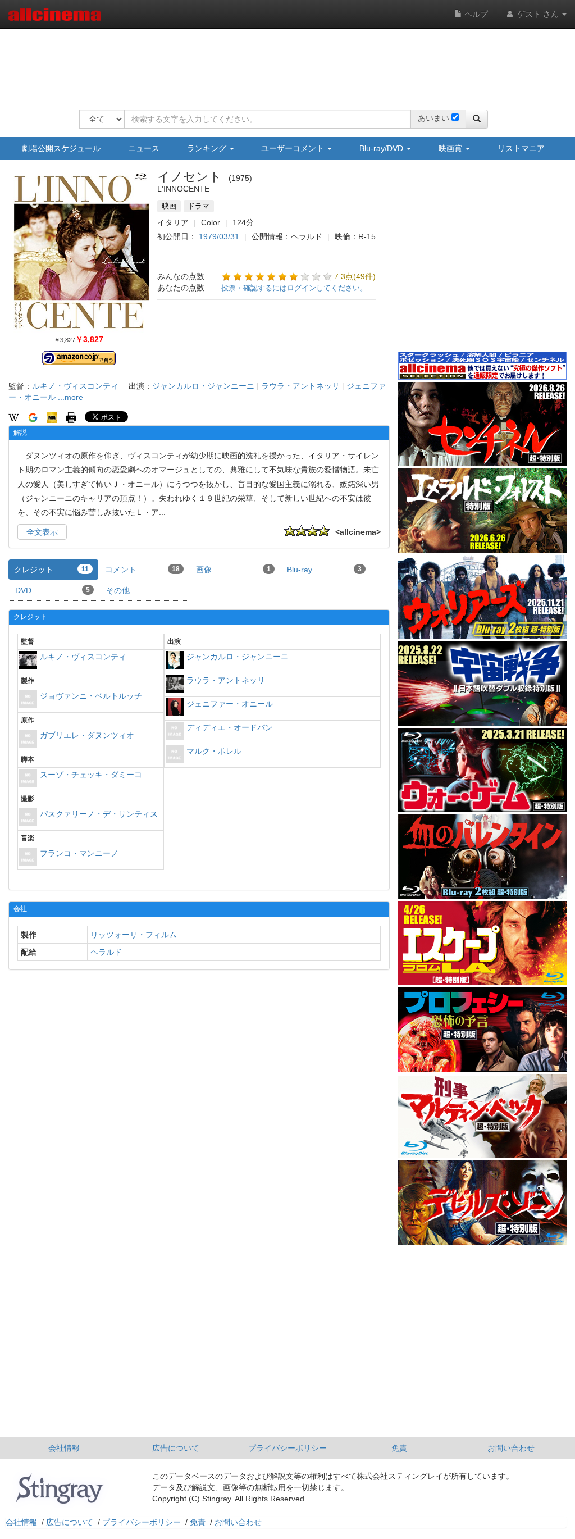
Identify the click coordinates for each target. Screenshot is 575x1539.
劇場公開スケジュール (61, 148)
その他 (118, 590)
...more (70, 397)
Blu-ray (324, 569)
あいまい (433, 118)
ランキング (208, 148)
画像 (233, 569)
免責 (399, 1448)
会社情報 (64, 1448)
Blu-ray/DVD (382, 148)
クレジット (51, 569)
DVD (52, 590)
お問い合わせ (511, 1448)
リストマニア (521, 148)
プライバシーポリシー (287, 1448)
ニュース (143, 148)
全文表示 (42, 531)
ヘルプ (475, 14)
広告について (175, 1448)
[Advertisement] (283, 62)
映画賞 (451, 148)
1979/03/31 (219, 236)
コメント (142, 569)
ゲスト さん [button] (538, 14)
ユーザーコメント (293, 148)
